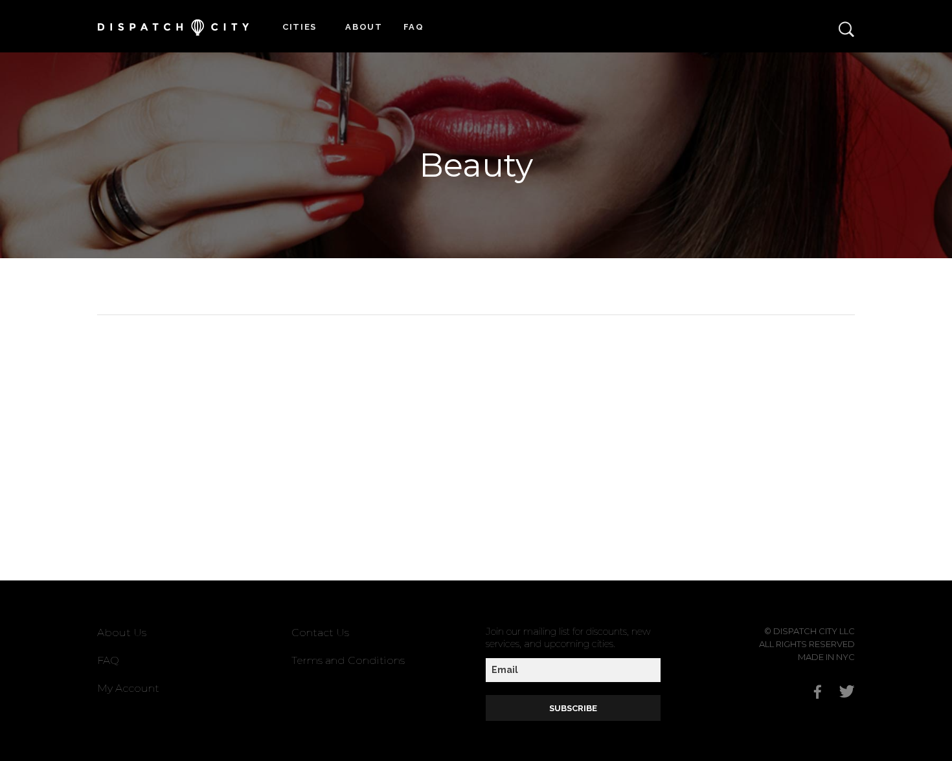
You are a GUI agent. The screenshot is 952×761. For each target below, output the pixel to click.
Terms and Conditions (348, 660)
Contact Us (320, 632)
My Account (128, 688)
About (364, 27)
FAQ (413, 27)
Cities (299, 27)
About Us (121, 632)
